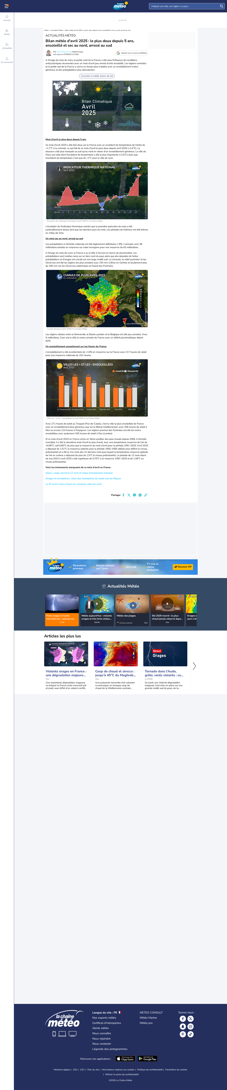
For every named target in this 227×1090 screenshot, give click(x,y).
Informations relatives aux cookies (118, 1069)
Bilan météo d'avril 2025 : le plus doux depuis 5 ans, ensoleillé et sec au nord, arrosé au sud (97, 30)
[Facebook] (183, 1019)
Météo (46, 30)
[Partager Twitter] (128, 495)
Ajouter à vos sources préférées (134, 53)
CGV (82, 1069)
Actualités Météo (57, 30)
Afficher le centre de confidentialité (122, 1074)
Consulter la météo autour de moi (97, 75)
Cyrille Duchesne (64, 51)
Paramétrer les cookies (176, 1069)
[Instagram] (190, 1026)
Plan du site (93, 1069)
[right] (194, 604)
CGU (75, 1069)
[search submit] (222, 6)
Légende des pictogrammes (109, 1049)
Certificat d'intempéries (106, 1023)
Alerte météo (100, 1028)
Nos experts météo (104, 1018)
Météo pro (146, 1023)
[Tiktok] (190, 1034)
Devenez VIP (185, 566)
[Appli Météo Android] (147, 1058)
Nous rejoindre (101, 1038)
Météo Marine (148, 1018)
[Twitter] (190, 1019)
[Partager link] (145, 495)
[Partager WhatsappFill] (140, 495)
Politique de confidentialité (150, 1069)
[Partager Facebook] (123, 495)
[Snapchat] (183, 1026)
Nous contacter (101, 1044)
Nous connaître (101, 1033)
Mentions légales (62, 1069)
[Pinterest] (183, 1034)
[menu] (6, 6)
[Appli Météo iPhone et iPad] (125, 1058)
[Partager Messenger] (134, 495)
